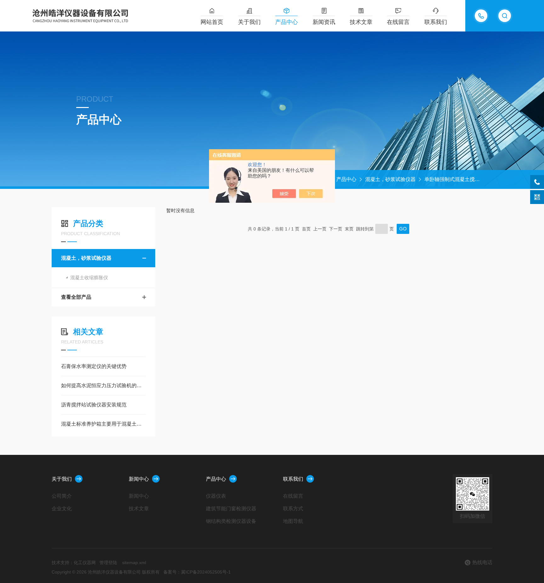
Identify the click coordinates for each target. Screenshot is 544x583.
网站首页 (212, 22)
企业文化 (62, 508)
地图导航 (293, 521)
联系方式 (293, 508)
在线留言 (398, 22)
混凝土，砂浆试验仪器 (390, 179)
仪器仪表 (216, 496)
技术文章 (361, 22)
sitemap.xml (134, 562)
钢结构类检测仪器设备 (231, 521)
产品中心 (286, 22)
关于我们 (249, 22)
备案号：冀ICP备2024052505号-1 (197, 572)
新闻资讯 (324, 22)
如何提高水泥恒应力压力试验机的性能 (103, 385)
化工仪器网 (85, 562)
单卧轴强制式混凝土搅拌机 (454, 179)
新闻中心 (139, 479)
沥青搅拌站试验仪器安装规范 (94, 404)
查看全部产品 (76, 297)
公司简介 (62, 496)
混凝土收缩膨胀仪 (89, 277)
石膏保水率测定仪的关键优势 (94, 366)
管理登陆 (108, 562)
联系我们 (435, 22)
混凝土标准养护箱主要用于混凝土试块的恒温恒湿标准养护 (103, 424)
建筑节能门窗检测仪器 (231, 508)
